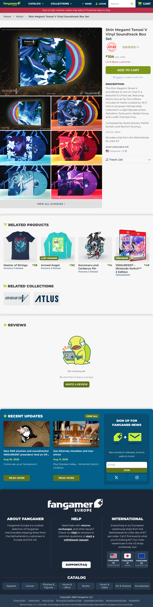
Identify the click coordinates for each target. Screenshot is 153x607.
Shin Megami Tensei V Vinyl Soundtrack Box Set (126, 34)
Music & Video (104, 586)
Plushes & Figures (48, 586)
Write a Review (76, 384)
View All (91, 416)
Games (30, 586)
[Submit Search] (132, 3)
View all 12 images (50, 203)
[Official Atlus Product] (112, 47)
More (88, 3)
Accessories (142, 586)
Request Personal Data (116, 600)
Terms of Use (48, 600)
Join (127, 470)
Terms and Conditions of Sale (69, 600)
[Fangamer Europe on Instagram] (137, 477)
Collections (60, 3)
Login (119, 77)
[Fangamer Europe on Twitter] (116, 477)
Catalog (34, 3)
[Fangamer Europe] (12, 3)
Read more (17, 478)
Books (86, 586)
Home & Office (67, 586)
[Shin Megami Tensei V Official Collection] (17, 298)
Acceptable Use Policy (94, 600)
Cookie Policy (34, 600)
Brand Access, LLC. (28, 604)
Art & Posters (123, 586)
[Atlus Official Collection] (46, 298)
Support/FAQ (76, 564)
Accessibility (134, 600)
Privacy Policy (20, 600)
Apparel (11, 586)
